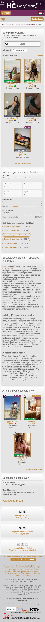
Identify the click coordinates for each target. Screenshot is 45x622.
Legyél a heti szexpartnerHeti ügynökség (22, 533)
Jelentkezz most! (12, 500)
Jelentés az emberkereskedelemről (27, 574)
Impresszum (10, 568)
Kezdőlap (5, 24)
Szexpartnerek (17, 24)
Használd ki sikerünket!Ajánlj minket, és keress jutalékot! (22, 549)
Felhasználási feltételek (25, 568)
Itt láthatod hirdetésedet (34, 469)
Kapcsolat (14, 566)
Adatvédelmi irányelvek (30, 572)
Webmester (36, 566)
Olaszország (30, 24)
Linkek (28, 566)
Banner (22, 566)
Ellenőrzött (21, 50)
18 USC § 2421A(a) (22, 570)
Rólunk (6, 566)
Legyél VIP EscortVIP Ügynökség (22, 516)
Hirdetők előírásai (24, 573)
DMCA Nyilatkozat (10, 573)
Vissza (7, 13)
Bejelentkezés (37, 19)
